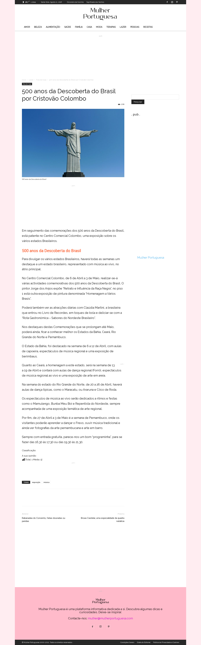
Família (79, 27)
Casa (89, 27)
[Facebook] (167, 2)
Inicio (24, 80)
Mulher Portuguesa (150, 257)
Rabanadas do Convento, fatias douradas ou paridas (43, 519)
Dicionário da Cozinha (75, 2)
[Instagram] (172, 2)
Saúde (67, 27)
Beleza (38, 27)
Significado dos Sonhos (95, 2)
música (46, 482)
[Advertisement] (100, 54)
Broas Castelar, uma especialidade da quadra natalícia (102, 519)
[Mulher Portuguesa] (100, 14)
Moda (99, 27)
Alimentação (53, 27)
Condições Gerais (127, 642)
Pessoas (134, 27)
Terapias (111, 27)
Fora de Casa (41, 80)
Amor (27, 27)
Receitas (148, 27)
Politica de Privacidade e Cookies (166, 642)
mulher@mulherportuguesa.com (110, 618)
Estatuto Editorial (143, 642)
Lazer (123, 27)
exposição (36, 482)
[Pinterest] (177, 2)
